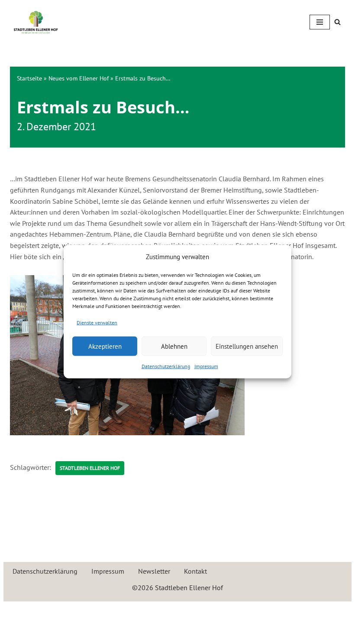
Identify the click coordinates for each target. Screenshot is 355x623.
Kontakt (195, 571)
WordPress (211, 610)
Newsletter (154, 571)
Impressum (206, 366)
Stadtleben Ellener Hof (90, 468)
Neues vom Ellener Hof (78, 78)
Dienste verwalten (97, 322)
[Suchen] (337, 22)
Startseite (29, 78)
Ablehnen (174, 346)
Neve (137, 610)
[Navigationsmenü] (320, 22)
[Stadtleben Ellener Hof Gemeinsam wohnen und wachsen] (36, 22)
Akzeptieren (105, 346)
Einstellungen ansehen (247, 346)
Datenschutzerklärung (166, 366)
